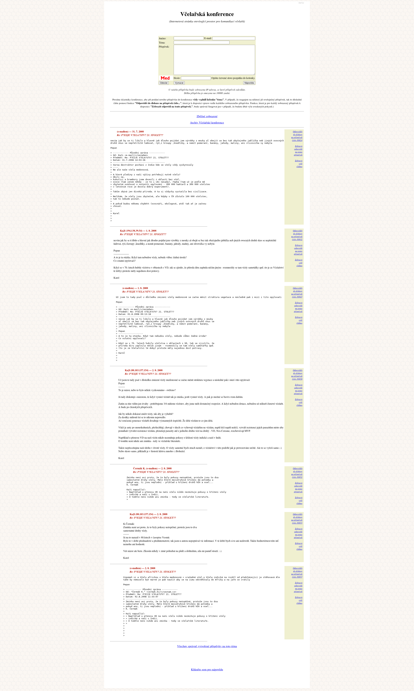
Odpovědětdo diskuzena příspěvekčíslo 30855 (296, 518)
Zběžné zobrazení (207, 116)
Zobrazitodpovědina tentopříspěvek (298, 150)
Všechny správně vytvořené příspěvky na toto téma (207, 646)
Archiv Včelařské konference (207, 122)
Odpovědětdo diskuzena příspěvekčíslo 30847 (296, 292)
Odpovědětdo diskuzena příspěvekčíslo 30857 (296, 572)
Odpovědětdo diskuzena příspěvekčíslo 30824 (296, 136)
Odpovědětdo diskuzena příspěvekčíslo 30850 (296, 374)
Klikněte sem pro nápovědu (207, 669)
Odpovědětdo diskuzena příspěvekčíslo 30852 (296, 473)
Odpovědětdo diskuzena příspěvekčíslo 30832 (296, 235)
